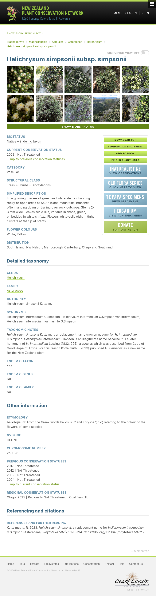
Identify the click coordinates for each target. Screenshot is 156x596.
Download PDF (125, 139)
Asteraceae (15, 290)
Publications (71, 564)
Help (64, 149)
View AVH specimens (125, 212)
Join (145, 13)
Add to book (125, 153)
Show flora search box (25, 33)
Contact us (136, 564)
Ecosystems (51, 564)
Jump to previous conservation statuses (36, 159)
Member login (125, 13)
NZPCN (109, 564)
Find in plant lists (125, 160)
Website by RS (72, 570)
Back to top (140, 551)
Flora (22, 564)
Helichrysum (16, 277)
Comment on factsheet (125, 146)
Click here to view (125, 184)
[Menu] (152, 4)
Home (10, 564)
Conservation (91, 564)
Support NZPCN (125, 226)
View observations (125, 170)
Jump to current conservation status (33, 484)
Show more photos (78, 126)
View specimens (125, 198)
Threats (34, 564)
